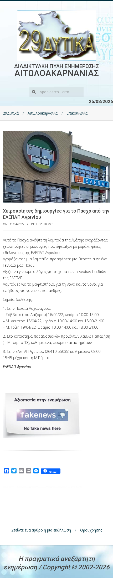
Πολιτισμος (45, 224)
